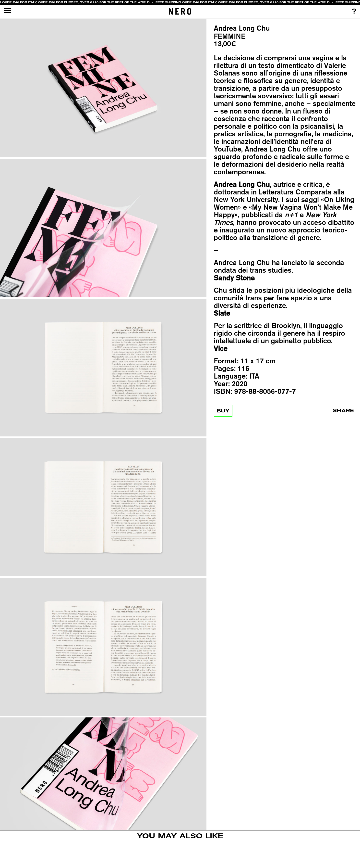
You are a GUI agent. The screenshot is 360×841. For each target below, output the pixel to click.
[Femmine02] (103, 228)
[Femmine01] (103, 89)
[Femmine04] (103, 507)
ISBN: (223, 391)
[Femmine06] (103, 787)
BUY (223, 411)
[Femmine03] (103, 368)
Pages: (225, 368)
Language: (230, 376)
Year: (222, 383)
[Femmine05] (103, 647)
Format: (226, 361)
